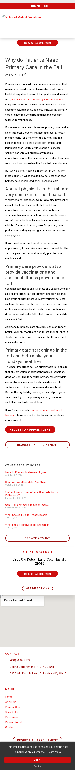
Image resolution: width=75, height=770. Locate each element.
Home (8, 696)
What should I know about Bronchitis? (28, 524)
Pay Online (11, 717)
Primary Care (12, 706)
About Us (10, 701)
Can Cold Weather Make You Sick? (25, 482)
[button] (69, 23)
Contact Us (11, 727)
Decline (37, 766)
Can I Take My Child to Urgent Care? (27, 504)
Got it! (37, 759)
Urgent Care (12, 712)
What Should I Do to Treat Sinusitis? (27, 514)
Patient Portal (13, 722)
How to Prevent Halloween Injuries (26, 472)
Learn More (54, 751)
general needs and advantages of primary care (37, 99)
